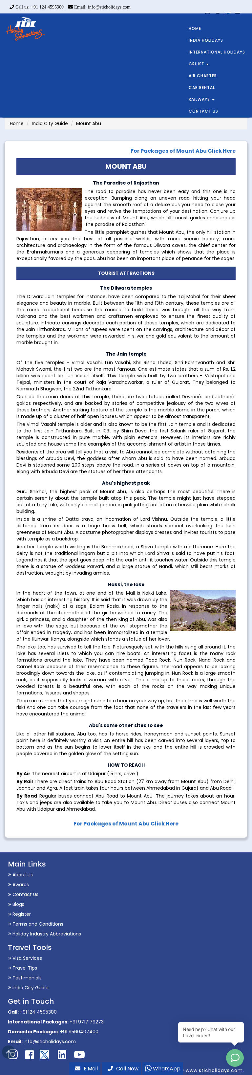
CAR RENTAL (202, 87)
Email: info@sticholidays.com (102, 7)
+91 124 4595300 (38, 1012)
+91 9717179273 (87, 1022)
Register (21, 914)
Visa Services (26, 958)
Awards (20, 884)
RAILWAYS (200, 99)
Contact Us (24, 894)
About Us (22, 874)
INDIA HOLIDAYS (206, 40)
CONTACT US (203, 111)
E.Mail (91, 1068)
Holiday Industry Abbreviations (46, 934)
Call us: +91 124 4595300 (39, 7)
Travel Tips (24, 968)
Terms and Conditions (37, 924)
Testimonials (26, 978)
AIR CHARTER (203, 75)
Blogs (17, 904)
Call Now (127, 1068)
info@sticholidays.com (50, 1041)
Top (8, 1052)
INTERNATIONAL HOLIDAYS (217, 52)
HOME (195, 28)
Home (17, 123)
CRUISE (197, 64)
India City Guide (50, 123)
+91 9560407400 (79, 1031)
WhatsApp (166, 1068)
